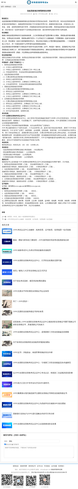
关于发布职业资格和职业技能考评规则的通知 (31, 342)
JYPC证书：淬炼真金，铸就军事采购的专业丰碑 (33, 352)
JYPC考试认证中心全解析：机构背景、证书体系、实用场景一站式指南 (30, 219)
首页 (2, 6)
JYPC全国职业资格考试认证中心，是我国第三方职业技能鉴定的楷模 (41, 332)
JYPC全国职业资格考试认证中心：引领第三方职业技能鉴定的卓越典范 (42, 363)
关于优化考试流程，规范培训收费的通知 (29, 281)
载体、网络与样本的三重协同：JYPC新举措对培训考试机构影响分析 (41, 240)
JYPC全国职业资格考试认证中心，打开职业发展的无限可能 (37, 260)
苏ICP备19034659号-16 (39, 472)
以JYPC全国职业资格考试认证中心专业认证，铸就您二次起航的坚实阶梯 (43, 373)
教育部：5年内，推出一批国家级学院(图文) (21, 216)
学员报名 (47, 466)
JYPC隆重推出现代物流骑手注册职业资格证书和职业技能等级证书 (40, 393)
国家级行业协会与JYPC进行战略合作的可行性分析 (33, 414)
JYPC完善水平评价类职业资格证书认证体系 (31, 291)
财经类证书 (32, 466)
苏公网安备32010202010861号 (57, 472)
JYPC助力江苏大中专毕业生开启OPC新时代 (31, 383)
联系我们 (61, 466)
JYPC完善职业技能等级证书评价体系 (28, 312)
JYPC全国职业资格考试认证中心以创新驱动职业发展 (34, 424)
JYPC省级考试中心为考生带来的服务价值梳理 (32, 250)
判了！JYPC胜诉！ (21, 301)
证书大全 (40, 466)
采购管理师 (23, 466)
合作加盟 (54, 466)
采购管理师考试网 (56, 469)
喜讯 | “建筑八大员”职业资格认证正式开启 (30, 271)
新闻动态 (8, 6)
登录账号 (16, 444)
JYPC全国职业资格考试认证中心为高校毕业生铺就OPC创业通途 (39, 403)
